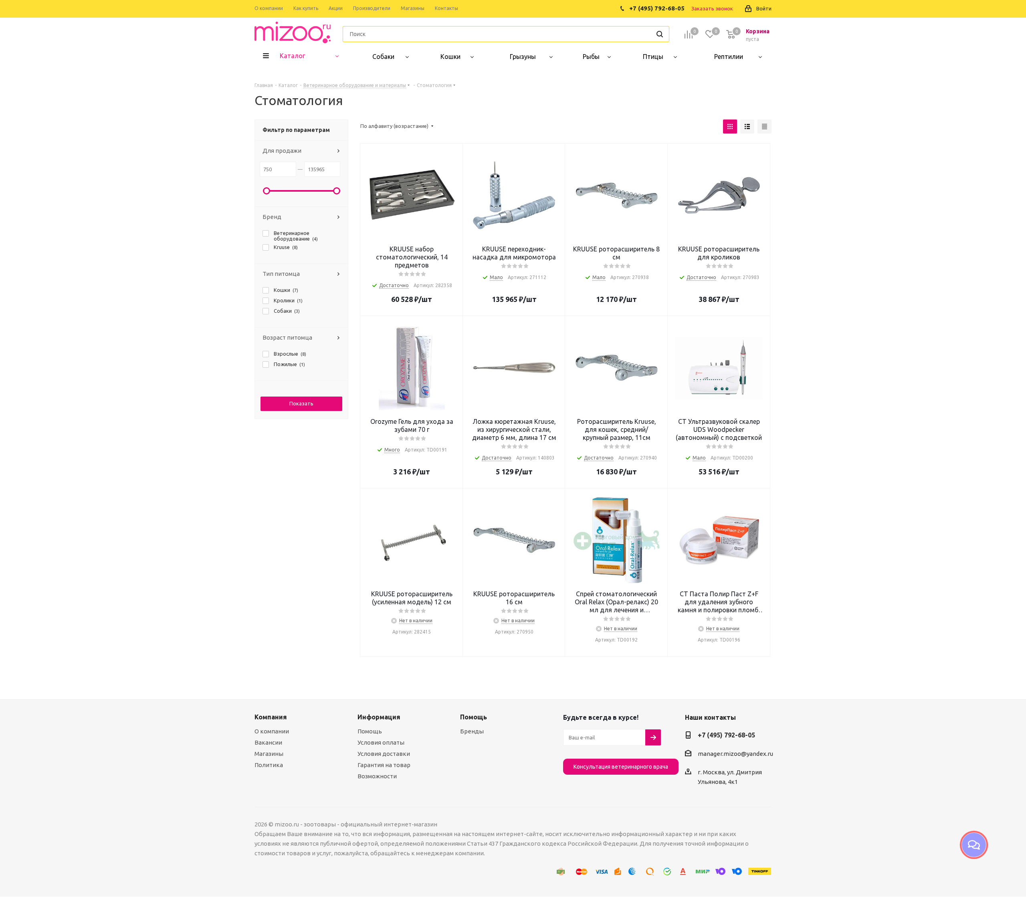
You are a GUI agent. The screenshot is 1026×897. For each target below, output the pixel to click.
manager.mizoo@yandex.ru (735, 753)
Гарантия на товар (383, 764)
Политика (268, 764)
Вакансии (268, 742)
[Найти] (659, 34)
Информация (378, 717)
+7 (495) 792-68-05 (726, 735)
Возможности (377, 776)
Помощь (369, 731)
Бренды (472, 731)
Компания (270, 717)
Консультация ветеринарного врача (621, 766)
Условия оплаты (380, 742)
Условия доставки (383, 753)
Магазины (268, 753)
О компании (271, 731)
